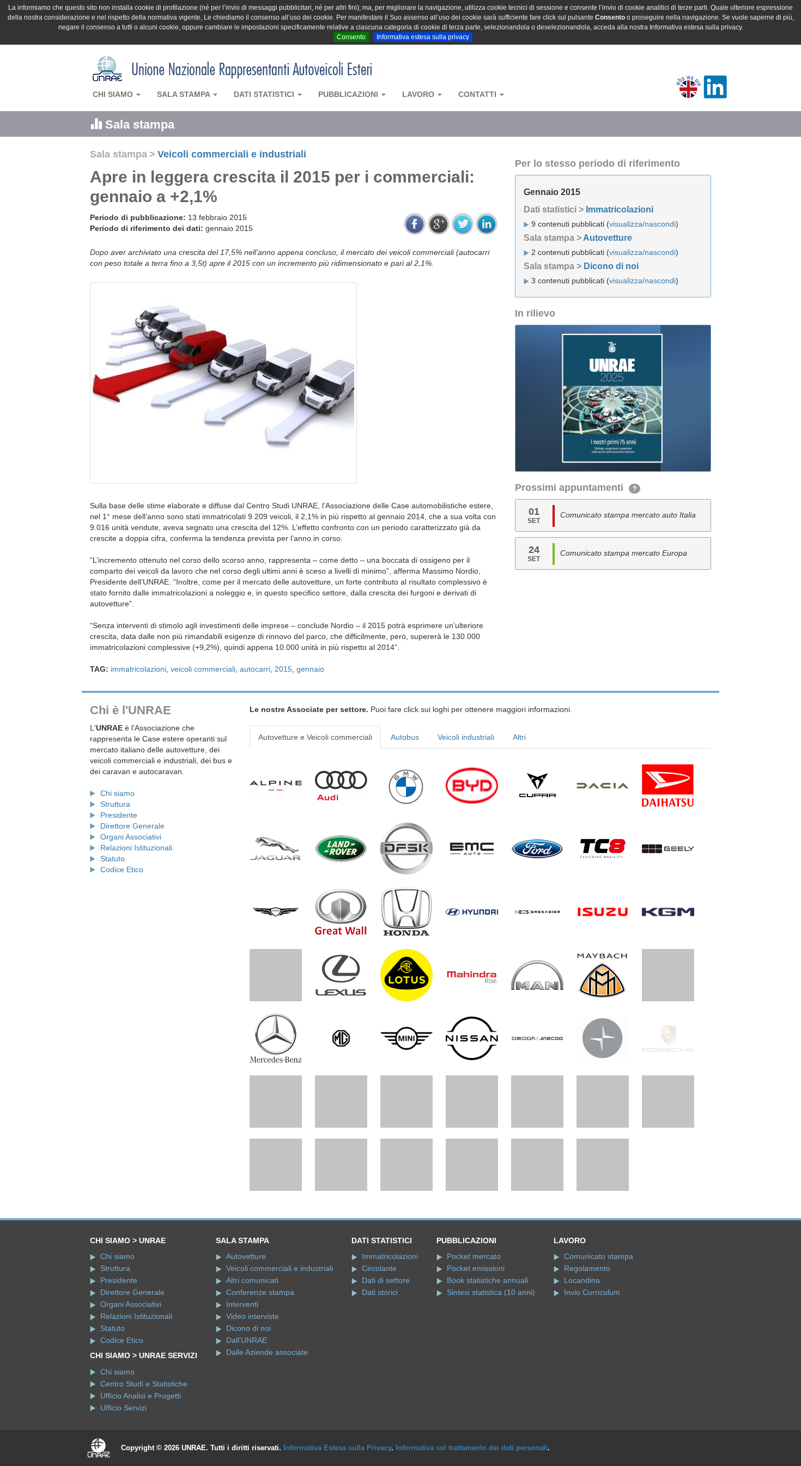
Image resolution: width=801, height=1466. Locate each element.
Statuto (112, 858)
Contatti (478, 94)
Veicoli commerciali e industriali (231, 154)
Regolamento (587, 1341)
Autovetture (607, 237)
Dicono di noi (611, 266)
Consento (351, 37)
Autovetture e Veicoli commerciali (315, 737)
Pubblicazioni (349, 94)
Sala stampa (184, 94)
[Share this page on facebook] (415, 224)
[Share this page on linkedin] (486, 224)
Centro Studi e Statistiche (143, 1456)
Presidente (118, 815)
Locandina (582, 1353)
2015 (283, 669)
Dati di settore (386, 1353)
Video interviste (252, 1389)
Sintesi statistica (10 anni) (491, 1365)
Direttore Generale (132, 826)
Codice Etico (121, 869)
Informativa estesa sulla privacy (423, 37)
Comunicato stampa (598, 1329)
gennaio (310, 669)
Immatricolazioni (619, 209)
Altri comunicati (252, 1353)
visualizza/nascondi (642, 224)
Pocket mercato (474, 1329)
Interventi (242, 1377)
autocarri (255, 669)
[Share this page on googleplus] (439, 224)
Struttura (115, 804)
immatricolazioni (138, 669)
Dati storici (380, 1365)
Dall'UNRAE (246, 1413)
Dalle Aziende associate (267, 1425)
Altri (519, 737)
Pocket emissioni (476, 1341)
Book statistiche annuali (487, 1353)
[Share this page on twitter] (463, 224)
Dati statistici (265, 94)
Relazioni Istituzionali (136, 847)
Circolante (379, 1341)
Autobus (405, 737)
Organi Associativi (130, 836)
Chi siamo (114, 94)
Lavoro (419, 94)
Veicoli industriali (466, 737)
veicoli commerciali (203, 669)
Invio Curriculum (592, 1365)
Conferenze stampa (260, 1365)
